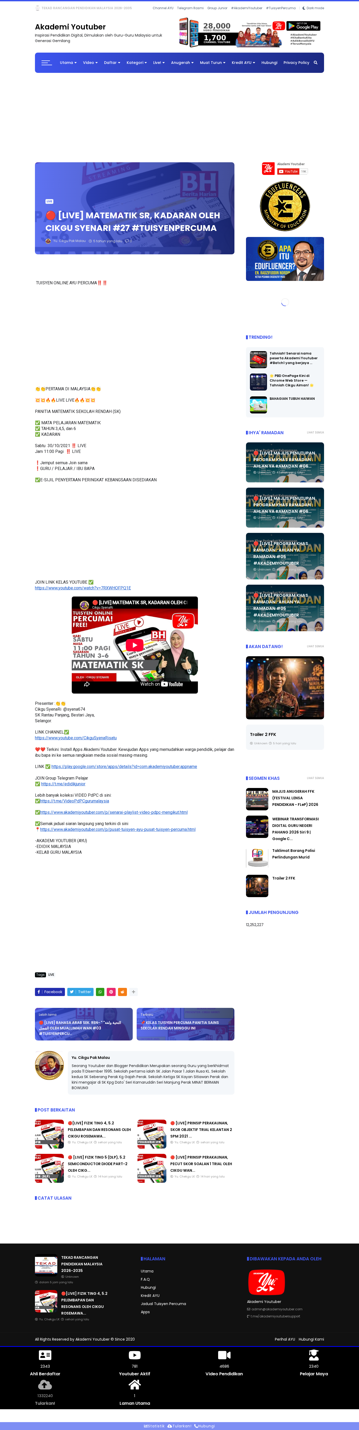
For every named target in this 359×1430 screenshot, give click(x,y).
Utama (66, 67)
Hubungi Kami (311, 1343)
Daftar (110, 67)
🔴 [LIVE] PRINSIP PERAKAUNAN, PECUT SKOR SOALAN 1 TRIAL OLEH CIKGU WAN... (201, 1168)
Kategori (135, 67)
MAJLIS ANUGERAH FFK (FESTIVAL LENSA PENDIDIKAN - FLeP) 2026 (295, 802)
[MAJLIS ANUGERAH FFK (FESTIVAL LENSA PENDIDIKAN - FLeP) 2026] (257, 813)
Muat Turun (211, 67)
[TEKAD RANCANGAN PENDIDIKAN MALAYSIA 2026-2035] (46, 1279)
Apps (145, 1316)
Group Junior (217, 15)
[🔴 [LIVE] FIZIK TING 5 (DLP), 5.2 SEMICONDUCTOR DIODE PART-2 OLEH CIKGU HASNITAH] (49, 1186)
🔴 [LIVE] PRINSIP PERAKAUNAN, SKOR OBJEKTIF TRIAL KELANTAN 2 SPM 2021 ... (201, 1134)
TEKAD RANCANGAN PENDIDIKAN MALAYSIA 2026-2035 (81, 1268)
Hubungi (269, 67)
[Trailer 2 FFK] (285, 692)
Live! (157, 67)
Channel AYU (163, 15)
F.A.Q (145, 1283)
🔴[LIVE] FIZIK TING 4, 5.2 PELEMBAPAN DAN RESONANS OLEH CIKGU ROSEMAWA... (120, 8)
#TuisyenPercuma (281, 15)
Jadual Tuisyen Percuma (163, 1308)
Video (88, 67)
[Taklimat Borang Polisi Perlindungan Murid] (257, 872)
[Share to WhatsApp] (100, 996)
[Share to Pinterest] (111, 996)
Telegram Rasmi (190, 15)
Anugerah (180, 67)
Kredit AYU (242, 67)
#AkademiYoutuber (246, 15)
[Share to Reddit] (122, 996)
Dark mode (315, 15)
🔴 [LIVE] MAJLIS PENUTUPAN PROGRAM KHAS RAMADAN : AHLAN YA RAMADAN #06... (284, 463)
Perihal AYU (285, 1343)
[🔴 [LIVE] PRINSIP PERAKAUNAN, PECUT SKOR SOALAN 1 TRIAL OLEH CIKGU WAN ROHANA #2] (151, 1186)
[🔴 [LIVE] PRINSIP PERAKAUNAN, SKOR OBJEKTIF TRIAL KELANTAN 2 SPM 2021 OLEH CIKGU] (151, 1151)
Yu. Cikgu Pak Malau (91, 1062)
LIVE (39, 8)
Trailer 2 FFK (263, 739)
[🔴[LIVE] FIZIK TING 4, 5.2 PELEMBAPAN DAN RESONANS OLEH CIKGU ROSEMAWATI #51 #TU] (49, 9)
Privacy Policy (296, 67)
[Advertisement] (179, 119)
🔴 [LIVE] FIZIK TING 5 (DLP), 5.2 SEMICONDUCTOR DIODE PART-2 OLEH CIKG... (97, 1168)
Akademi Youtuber (70, 31)
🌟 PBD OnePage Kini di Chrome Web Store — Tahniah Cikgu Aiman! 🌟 (292, 385)
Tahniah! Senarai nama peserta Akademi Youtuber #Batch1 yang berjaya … (294, 362)
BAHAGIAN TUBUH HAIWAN (292, 403)
